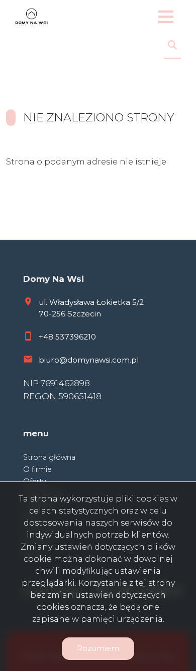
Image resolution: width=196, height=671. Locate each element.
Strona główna (49, 457)
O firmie (37, 469)
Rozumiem (98, 648)
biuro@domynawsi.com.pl (89, 360)
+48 (47, 337)
